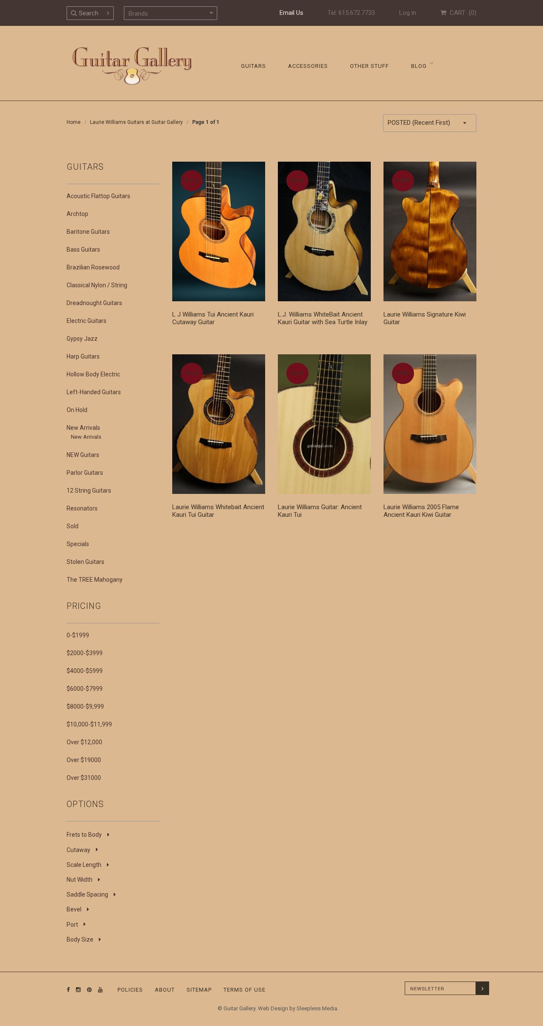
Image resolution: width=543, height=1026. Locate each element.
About (165, 990)
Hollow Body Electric (93, 374)
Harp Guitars (83, 356)
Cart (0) (461, 13)
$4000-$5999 (85, 670)
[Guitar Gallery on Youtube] (98, 990)
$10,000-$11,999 (89, 724)
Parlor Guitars (85, 472)
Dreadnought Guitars (94, 303)
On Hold (77, 409)
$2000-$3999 (85, 653)
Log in (407, 13)
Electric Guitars (86, 320)
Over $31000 (84, 777)
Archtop (77, 213)
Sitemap (199, 990)
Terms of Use (245, 990)
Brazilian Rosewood (93, 267)
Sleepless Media (317, 1008)
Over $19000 (84, 760)
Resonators (82, 508)
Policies (130, 990)
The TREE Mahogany (95, 579)
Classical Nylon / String (97, 285)
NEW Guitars (83, 454)
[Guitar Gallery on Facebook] (68, 990)
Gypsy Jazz (82, 338)
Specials (78, 544)
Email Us (291, 13)
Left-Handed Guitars (94, 392)
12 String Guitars (89, 490)
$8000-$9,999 (85, 706)
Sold (72, 526)
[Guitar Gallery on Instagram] (76, 990)
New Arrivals (83, 427)
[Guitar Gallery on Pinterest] (87, 990)
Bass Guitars (83, 249)
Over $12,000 (84, 742)
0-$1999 (78, 635)
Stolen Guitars (85, 561)
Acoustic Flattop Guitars (98, 196)
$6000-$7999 (85, 688)
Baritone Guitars (88, 231)
